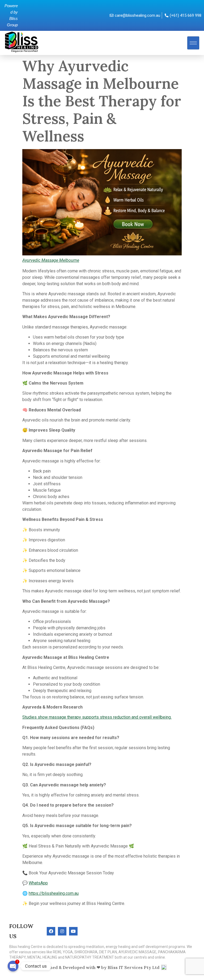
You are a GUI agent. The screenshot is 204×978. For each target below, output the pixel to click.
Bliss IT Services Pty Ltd (133, 967)
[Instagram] (62, 931)
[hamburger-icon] (193, 42)
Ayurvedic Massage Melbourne (50, 260)
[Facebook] (51, 931)
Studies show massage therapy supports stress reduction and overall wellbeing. (97, 717)
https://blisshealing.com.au (54, 893)
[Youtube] (73, 931)
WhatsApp (38, 883)
